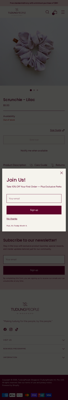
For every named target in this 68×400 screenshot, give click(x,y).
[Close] (61, 173)
